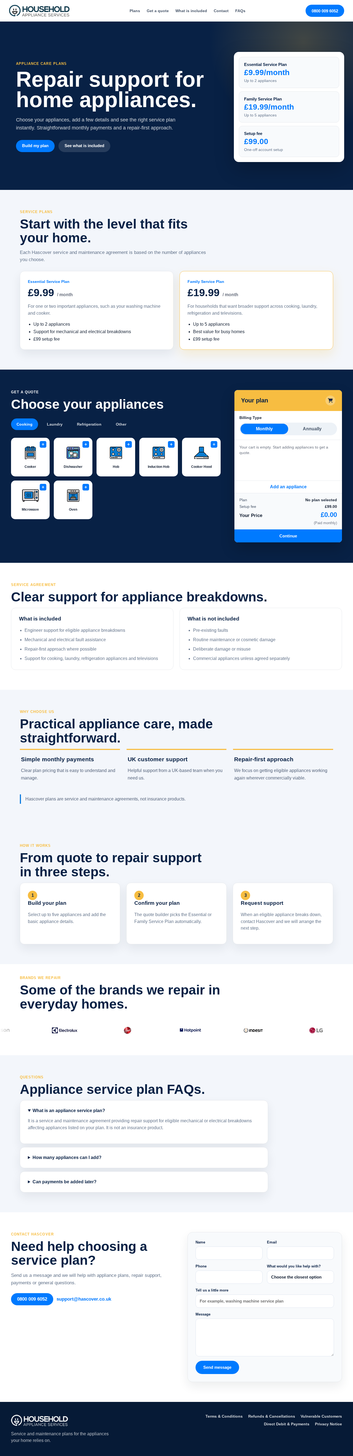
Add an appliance (288, 486)
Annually (312, 428)
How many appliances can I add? (67, 1157)
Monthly (264, 428)
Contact (221, 11)
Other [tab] (121, 424)
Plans (135, 11)
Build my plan (35, 145)
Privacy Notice (328, 1424)
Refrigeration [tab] (89, 424)
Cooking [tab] (25, 424)
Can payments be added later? (65, 1181)
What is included (191, 11)
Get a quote (158, 11)
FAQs (240, 11)
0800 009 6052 (325, 11)
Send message (217, 1367)
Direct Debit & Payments (286, 1424)
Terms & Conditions (224, 1416)
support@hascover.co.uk (84, 1299)
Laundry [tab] (55, 424)
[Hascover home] (39, 10)
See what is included (84, 145)
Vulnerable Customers (321, 1416)
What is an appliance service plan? (69, 1110)
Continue (288, 536)
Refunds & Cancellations (271, 1416)
